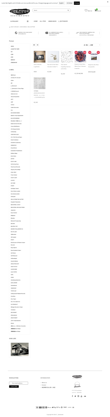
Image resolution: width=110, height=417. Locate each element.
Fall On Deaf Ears (15, 164)
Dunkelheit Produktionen (16, 150)
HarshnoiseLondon (15, 194)
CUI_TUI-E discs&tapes (16, 137)
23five (12, 80)
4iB (11, 83)
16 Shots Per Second (15, 77)
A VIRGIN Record (15, 91)
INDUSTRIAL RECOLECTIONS (18, 207)
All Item (43, 21)
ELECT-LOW (13, 161)
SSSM (12, 277)
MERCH (13, 59)
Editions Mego (14, 153)
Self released (14, 255)
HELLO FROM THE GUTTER (17, 199)
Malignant (13, 215)
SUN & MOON (14, 282)
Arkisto (12, 104)
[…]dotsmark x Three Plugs (17, 88)
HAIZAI (12, 185)
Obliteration (13, 234)
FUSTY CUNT (14, 177)
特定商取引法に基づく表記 (48, 387)
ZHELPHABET (14, 317)
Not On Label (14, 231)
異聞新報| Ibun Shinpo (15, 328)
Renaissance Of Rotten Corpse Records (18, 244)
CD (11, 51)
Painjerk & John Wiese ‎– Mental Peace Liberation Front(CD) (80, 66)
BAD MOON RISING (15, 112)
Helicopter (13, 196)
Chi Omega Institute (15, 129)
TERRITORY (13, 288)
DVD (12, 57)
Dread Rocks (14, 148)
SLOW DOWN (14, 269)
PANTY (12, 239)
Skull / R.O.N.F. (14, 266)
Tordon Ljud (13, 290)
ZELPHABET (14, 312)
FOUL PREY (13, 172)
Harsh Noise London (15, 191)
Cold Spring (13, 131)
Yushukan (13, 309)
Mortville (13, 223)
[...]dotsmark (63, 21)
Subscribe (14, 386)
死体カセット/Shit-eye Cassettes (18, 326)
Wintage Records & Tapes (17, 307)
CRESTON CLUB (15, 134)
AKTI (12, 99)
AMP (12, 102)
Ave (12, 110)
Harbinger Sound (15, 188)
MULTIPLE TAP (14, 226)
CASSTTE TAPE (15, 49)
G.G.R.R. (13, 180)
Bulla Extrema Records (16, 123)
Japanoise (13, 210)
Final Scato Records (15, 166)
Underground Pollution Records (18, 293)
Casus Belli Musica (15, 126)
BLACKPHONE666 (15, 118)
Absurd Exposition (15, 96)
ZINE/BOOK (14, 62)
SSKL (12, 274)
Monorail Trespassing (16, 221)
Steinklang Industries (15, 280)
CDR (12, 54)
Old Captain (13, 237)
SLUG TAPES (14, 272)
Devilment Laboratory (16, 142)
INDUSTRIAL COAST (15, 204)
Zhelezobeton (14, 315)
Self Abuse (13, 253)
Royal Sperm (14, 247)
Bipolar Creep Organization (17, 115)
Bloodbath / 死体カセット (16, 121)
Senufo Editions (14, 261)
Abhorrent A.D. (14, 94)
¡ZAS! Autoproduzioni (16, 320)
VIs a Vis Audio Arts (15, 301)
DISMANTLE (13, 145)
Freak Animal (14, 175)
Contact (44, 385)
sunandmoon (14, 285)
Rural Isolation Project (16, 250)
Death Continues (14, 139)
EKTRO (12, 158)
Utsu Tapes (13, 299)
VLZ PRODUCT (14, 304)
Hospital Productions (15, 202)
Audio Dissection (15, 107)
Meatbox (13, 218)
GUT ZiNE (13, 183)
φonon (12, 323)
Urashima (13, 296)
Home (36, 21)
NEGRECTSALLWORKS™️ (17, 229)
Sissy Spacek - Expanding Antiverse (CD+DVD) (65, 66)
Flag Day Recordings (15, 169)
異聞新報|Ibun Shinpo (15, 331)
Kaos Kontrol (14, 212)
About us (44, 382)
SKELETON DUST (15, 263)
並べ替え (86, 45)
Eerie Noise (13, 156)
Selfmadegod (14, 258)
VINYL (12, 46)
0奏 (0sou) (13, 75)
